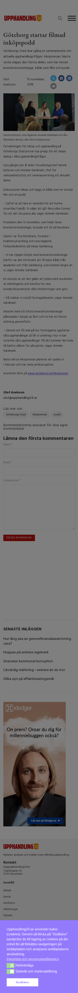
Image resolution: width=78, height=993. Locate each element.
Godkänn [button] (22, 982)
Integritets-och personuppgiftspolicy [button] (33, 959)
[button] (55, 982)
